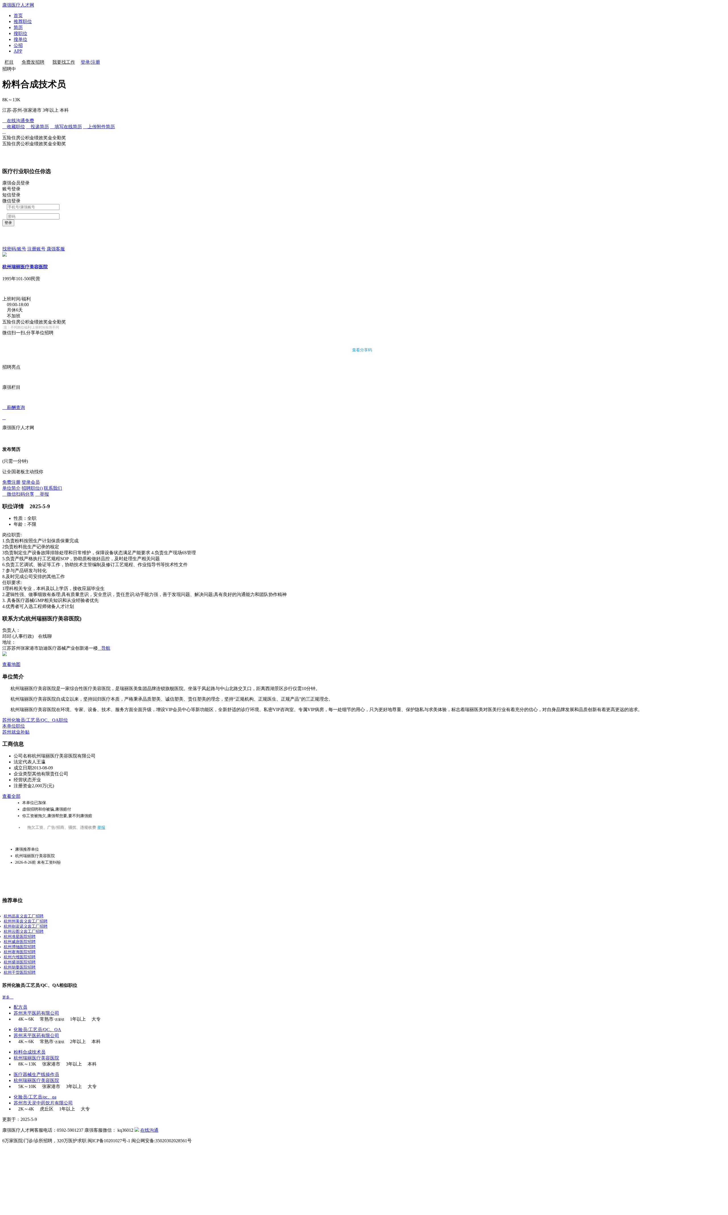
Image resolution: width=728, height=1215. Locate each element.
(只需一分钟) (15, 461)
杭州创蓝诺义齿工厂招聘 (25, 926)
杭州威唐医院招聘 (20, 942)
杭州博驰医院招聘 (20, 947)
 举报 (42, 494)
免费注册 (11, 482)
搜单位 (20, 39)
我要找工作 (63, 62)
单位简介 (11, 488)
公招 (18, 45)
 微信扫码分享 (18, 494)
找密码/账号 (14, 248)
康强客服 (56, 248)
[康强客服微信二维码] (137, 1130)
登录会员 (31, 482)
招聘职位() (32, 488)
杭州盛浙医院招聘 (20, 962)
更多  (7, 997)
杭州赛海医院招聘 (20, 952)
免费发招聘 (33, 62)
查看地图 (11, 664)
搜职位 (20, 33)
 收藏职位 (13, 126)
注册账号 (36, 248)
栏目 (9, 62)
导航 (104, 648)
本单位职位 (13, 726)
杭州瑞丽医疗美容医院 (25, 266)
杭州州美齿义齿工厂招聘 (25, 921)
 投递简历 (37, 126)
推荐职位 (23, 21)
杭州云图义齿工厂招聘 (24, 931)
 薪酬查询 (13, 412)
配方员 (20, 1007)
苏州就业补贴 (16, 732)
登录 (8, 223)
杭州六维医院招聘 (20, 957)
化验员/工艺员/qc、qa (35, 1096)
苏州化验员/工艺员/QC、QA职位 (35, 720)
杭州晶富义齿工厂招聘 (24, 916)
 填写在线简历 (66, 126)
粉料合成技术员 (30, 1052)
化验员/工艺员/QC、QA (37, 1029)
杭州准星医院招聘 (20, 936)
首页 (18, 15)
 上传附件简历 (99, 126)
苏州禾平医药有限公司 (36, 1013)
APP (18, 51)
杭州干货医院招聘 (20, 972)
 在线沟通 (18, 120)
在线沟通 (149, 1130)
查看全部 (11, 796)
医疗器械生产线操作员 (36, 1074)
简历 (18, 27)
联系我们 (53, 488)
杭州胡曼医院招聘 (20, 967)
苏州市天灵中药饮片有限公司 (43, 1102)
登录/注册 (90, 62)
